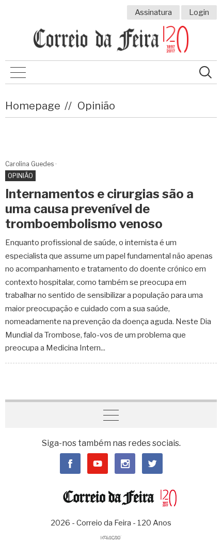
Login (199, 12)
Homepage (32, 106)
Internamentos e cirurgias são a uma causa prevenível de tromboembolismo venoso (99, 208)
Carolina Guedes (29, 164)
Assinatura (153, 12)
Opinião (96, 106)
